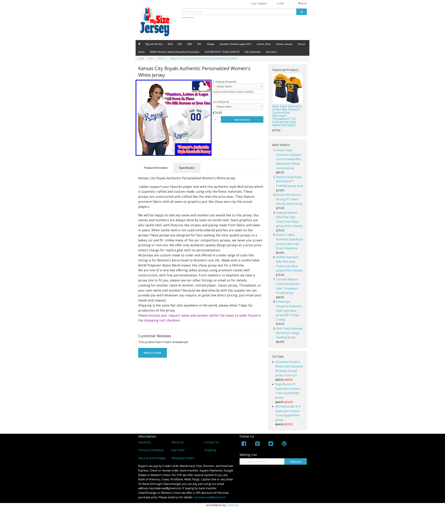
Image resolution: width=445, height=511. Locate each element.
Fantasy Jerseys (284, 44)
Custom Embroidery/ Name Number (233, 91)
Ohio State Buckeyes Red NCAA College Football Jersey (289, 333)
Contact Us (212, 442)
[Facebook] (243, 444)
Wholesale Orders (183, 458)
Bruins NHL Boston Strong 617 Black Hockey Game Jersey (289, 199)
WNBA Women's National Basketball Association (174, 51)
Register (262, 3)
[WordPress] (284, 444)
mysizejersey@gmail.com (210, 497)
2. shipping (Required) (225, 81)
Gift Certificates (253, 51)
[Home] (139, 44)
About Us (177, 442)
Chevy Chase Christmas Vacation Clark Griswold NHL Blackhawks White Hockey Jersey (288, 159)
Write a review (152, 353)
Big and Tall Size (154, 44)
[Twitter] (270, 444)
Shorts (141, 51)
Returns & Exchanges (152, 458)
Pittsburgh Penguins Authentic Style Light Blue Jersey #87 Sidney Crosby (289, 310)
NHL (180, 44)
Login (254, 3)
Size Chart (178, 450)
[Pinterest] (257, 444)
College (210, 44)
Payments (144, 442)
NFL (199, 44)
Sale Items (271, 51)
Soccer (301, 44)
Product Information (156, 168)
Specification (187, 168)
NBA (189, 44)
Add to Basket (242, 119)
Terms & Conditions (151, 450)
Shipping (210, 450)
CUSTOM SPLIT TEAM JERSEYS (222, 51)
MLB (170, 44)
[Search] (301, 12)
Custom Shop (264, 44)
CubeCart (232, 505)
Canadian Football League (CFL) (235, 44)
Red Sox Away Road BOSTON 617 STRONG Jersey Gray (289, 181)
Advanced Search (188, 17)
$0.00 (304, 3)
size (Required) (221, 101)
